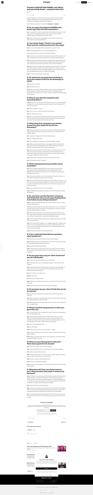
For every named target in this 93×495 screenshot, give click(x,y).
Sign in (89, 2)
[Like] (28, 15)
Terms (50, 487)
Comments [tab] (29, 429)
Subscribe (84, 2)
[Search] (77, 2)
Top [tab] (28, 443)
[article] (46, 449)
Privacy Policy (54, 472)
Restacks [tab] (34, 429)
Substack (41, 492)
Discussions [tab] (35, 443)
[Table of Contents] (1, 247)
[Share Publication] (80, 2)
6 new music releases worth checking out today (39, 446)
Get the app (52, 490)
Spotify (56, 24)
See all (29, 471)
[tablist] (31, 430)
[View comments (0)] (30, 15)
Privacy (47, 487)
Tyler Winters (33, 450)
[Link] (25, 28)
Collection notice (55, 487)
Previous (31, 422)
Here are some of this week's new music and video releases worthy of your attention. (41, 448)
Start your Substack (43, 490)
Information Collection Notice (46, 472)
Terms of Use (52, 412)
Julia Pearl (29, 11)
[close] (57, 455)
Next (63, 422)
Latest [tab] (31, 443)
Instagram (50, 24)
